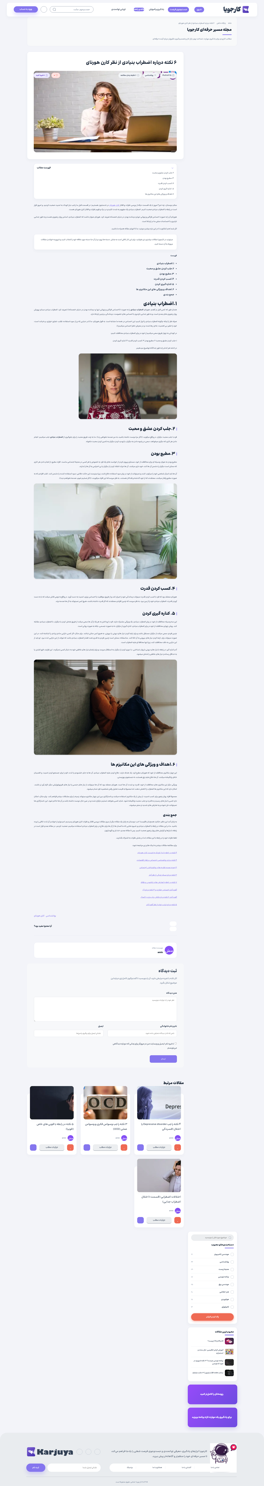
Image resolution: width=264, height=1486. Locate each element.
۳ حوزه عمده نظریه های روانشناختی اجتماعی (158, 867)
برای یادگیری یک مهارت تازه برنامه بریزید (212, 1417)
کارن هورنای (114, 205)
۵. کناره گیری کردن (166, 188)
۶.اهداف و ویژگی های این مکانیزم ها (159, 194)
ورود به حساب (26, 9)
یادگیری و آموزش (156, 9)
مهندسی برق (210, 1284)
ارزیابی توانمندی (118, 9)
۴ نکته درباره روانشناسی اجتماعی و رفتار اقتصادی (157, 860)
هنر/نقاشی (210, 1292)
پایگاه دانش (221, 23)
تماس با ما (215, 1467)
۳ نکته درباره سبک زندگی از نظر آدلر (163, 875)
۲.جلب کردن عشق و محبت (163, 172)
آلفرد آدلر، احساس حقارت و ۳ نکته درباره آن (159, 889)
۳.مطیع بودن (168, 178)
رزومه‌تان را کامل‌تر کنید (211, 1394)
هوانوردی (210, 1299)
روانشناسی (149, 75)
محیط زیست (210, 1269)
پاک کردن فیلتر (212, 1316)
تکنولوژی (210, 1306)
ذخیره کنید (40, 75)
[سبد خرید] (44, 9)
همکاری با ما (157, 1467)
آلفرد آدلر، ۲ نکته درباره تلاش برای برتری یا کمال (159, 897)
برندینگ (130, 1467)
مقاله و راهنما (139, 9)
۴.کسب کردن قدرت (166, 183)
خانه (230, 23)
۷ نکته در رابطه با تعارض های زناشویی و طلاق (159, 882)
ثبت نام (35, 1467)
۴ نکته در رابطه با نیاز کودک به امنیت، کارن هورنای (157, 852)
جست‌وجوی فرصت (178, 9)
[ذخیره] (140, 1147)
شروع (199, 9)
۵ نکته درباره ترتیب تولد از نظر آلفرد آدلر (161, 904)
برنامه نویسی (210, 1276)
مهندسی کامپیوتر (210, 1254)
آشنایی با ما (186, 1467)
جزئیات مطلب (159, 1147)
